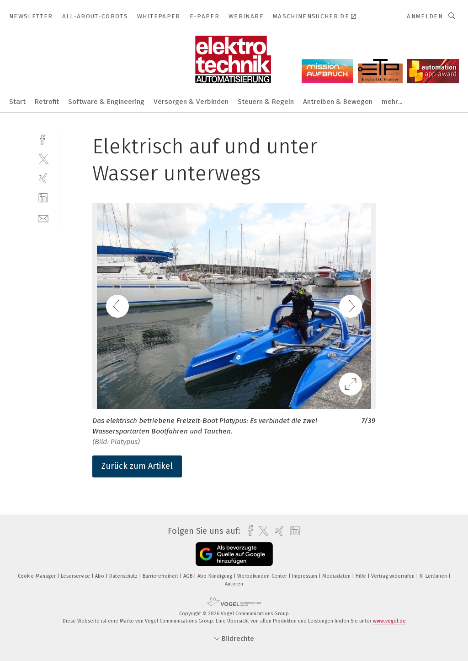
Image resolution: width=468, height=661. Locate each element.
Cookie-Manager (37, 576)
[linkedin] (43, 198)
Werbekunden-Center (262, 576)
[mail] (43, 217)
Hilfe (361, 576)
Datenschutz (124, 576)
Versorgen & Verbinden (191, 102)
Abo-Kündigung (215, 576)
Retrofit (47, 102)
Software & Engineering (106, 102)
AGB (188, 576)
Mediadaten (337, 576)
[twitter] (43, 158)
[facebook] (43, 139)
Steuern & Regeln (266, 102)
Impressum (305, 576)
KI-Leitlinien (434, 576)
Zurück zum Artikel (137, 466)
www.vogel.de (389, 621)
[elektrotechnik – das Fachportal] (17, 101)
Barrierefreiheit (161, 576)
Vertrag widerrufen (393, 576)
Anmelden (425, 16)
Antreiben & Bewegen (337, 102)
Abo (100, 576)
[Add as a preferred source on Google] (234, 554)
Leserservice (76, 576)
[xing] (43, 178)
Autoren (234, 584)
